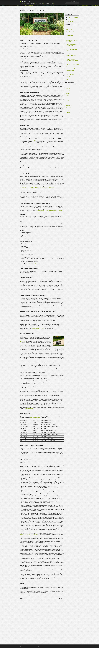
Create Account (72, 1)
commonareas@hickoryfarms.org (38, 328)
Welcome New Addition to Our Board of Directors (72, 41)
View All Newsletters (72, 115)
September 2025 (69, 110)
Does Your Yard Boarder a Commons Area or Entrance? (71, 56)
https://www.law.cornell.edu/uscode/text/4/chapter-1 (45, 595)
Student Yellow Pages (70, 70)
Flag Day (67, 79)
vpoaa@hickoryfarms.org (37, 140)
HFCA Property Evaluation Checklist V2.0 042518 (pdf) (71, 20)
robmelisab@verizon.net (29, 408)
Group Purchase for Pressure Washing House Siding (72, 67)
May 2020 (23, 598)
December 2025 (69, 102)
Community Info (30, 3)
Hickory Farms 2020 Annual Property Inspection (71, 73)
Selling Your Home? (70, 35)
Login (78, 1)
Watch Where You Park (70, 38)
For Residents (39, 3)
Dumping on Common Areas (71, 53)
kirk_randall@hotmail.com (35, 417)
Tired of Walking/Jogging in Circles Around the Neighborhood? (71, 45)
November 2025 (69, 105)
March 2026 (68, 95)
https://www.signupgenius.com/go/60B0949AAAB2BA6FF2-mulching (33, 321)
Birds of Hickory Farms (70, 76)
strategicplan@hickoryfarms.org (33, 263)
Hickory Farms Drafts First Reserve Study (71, 32)
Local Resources (49, 3)
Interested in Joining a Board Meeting (71, 50)
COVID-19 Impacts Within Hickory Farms (71, 28)
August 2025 (68, 112)
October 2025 (68, 107)
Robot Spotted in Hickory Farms (72, 64)
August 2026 (68, 85)
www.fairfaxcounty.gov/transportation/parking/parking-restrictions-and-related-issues (37, 187)
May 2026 (68, 90)
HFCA (23, 3)
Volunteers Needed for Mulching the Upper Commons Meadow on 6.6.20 (72, 61)
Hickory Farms (26, 2)
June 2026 (68, 88)
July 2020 (61, 598)
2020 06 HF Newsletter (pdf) (72, 17)
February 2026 (69, 98)
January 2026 (68, 100)
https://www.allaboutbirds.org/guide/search (28, 534)
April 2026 (68, 93)
